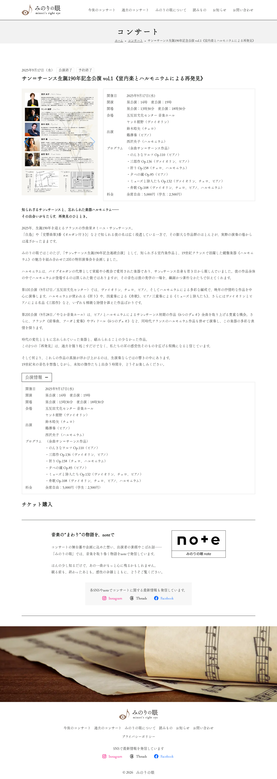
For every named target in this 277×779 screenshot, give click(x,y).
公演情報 (33, 377)
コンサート (135, 40)
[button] (93, 142)
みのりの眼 (145, 772)
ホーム (119, 40)
